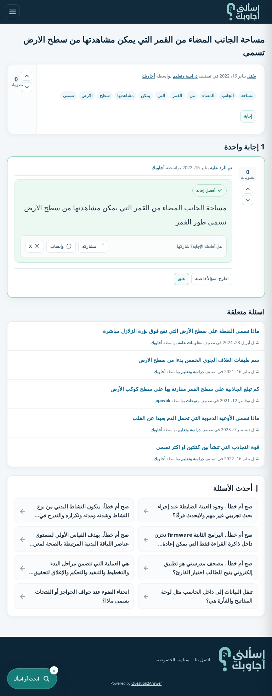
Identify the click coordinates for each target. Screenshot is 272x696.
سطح (105, 95)
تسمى (68, 95)
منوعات (192, 400)
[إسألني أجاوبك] (243, 12)
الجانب (228, 95)
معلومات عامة (190, 342)
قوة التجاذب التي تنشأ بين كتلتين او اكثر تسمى (207, 446)
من (192, 95)
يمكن (145, 95)
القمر (177, 95)
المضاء (208, 95)
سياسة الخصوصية (172, 660)
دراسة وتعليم (185, 76)
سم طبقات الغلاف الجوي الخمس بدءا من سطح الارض (198, 359)
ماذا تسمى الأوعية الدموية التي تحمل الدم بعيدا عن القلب (195, 417)
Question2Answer (146, 683)
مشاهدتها (125, 95)
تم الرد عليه (221, 168)
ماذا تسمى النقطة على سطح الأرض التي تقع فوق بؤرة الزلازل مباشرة (181, 330)
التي (161, 95)
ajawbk (162, 400)
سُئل (251, 76)
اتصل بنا (202, 660)
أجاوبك (156, 342)
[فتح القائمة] (12, 11)
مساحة (247, 95)
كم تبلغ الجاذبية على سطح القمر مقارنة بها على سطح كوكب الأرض (184, 388)
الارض (86, 95)
